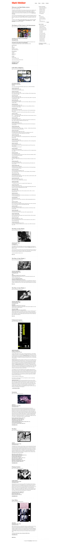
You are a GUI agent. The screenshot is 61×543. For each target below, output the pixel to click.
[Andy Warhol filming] (24, 236)
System (19, 8)
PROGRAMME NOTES (14, 534)
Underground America (17, 320)
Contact (47, 3)
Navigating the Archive (42, 11)
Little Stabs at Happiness (17, 67)
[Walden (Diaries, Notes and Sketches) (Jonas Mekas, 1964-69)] (24, 512)
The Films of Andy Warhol (18, 228)
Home (36, 3)
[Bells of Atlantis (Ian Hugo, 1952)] (24, 399)
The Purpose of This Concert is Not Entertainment (23, 25)
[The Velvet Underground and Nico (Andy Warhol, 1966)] (24, 265)
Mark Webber (19, 2)
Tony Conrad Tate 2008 (42, 33)
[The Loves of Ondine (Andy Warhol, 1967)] (24, 295)
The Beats (14, 429)
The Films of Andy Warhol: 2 (19, 288)
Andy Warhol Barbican (20, 289)
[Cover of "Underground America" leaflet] (24, 335)
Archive (43, 3)
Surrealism (14, 392)
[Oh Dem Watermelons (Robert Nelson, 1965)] (24, 436)
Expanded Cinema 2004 (42, 35)
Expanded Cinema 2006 (42, 36)
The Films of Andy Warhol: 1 (19, 258)
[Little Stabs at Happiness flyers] (24, 76)
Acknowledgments (28, 20)
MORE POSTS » (14, 537)
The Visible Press (41, 16)
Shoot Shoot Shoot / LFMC (42, 25)
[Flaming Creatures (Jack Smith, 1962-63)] (24, 474)
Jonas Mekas (15, 500)
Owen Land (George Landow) (42, 28)
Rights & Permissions (22, 20)
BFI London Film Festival (42, 34)
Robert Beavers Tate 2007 (42, 27)
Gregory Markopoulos (42, 26)
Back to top (13, 254)
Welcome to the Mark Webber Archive (21, 7)
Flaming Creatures (16, 467)
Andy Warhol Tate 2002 (42, 37)
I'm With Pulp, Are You (42, 21)
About (39, 3)
